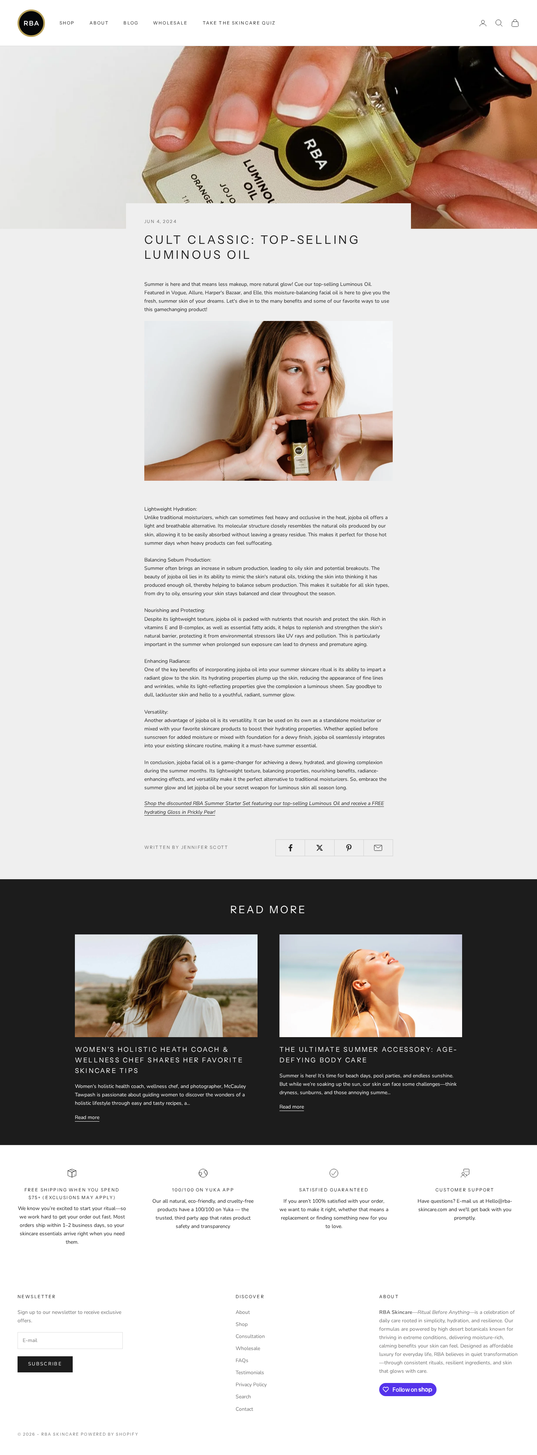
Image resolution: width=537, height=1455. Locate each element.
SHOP (67, 23)
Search (243, 1396)
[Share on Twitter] (319, 848)
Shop (242, 1324)
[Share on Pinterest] (349, 848)
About (99, 23)
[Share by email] (378, 848)
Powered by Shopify (110, 1434)
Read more (87, 1117)
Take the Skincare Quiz (239, 23)
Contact (244, 1409)
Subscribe (45, 1364)
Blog (130, 23)
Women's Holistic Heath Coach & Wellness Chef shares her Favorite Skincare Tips (159, 1060)
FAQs (242, 1360)
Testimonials (250, 1372)
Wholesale (170, 23)
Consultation (250, 1336)
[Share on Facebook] (290, 848)
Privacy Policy (251, 1384)
